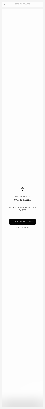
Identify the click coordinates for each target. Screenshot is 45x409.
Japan (22, 227)
